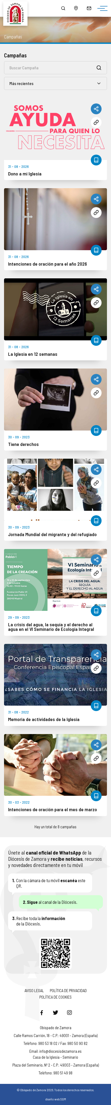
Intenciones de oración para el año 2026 (47, 264)
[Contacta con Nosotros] (89, 8)
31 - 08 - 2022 (18, 712)
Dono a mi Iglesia (24, 173)
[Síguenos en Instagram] (69, 1012)
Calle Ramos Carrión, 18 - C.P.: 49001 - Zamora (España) (56, 1035)
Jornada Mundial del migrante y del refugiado (52, 534)
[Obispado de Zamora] (17, 8)
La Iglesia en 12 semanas (32, 354)
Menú (101, 8)
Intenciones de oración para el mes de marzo (52, 809)
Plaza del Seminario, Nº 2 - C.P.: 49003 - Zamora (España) (55, 1064)
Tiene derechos (23, 444)
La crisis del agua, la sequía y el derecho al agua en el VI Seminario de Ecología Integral (51, 627)
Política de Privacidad (68, 990)
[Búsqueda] (63, 8)
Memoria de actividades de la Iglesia (43, 719)
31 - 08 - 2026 (18, 166)
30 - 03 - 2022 (19, 802)
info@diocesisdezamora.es (60, 1051)
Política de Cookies (55, 997)
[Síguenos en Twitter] (55, 1012)
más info (96, 160)
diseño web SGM (55, 1099)
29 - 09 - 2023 (19, 617)
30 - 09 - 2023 (19, 437)
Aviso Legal (34, 990)
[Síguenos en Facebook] (41, 1012)
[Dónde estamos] (76, 8)
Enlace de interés (96, 122)
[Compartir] (96, 108)
